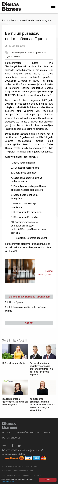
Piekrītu (47, 480)
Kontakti (37, 475)
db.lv (47, 432)
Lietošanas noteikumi (23, 471)
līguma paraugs (13, 56)
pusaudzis (41, 52)
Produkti (7, 432)
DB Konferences (11, 437)
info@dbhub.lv (32, 450)
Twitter (19, 445)
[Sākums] (11, 6)
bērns (31, 52)
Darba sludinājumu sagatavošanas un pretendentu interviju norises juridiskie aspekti (41, 369)
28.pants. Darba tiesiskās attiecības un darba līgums (15, 401)
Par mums (6, 471)
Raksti (5, 20)
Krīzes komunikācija (13, 363)
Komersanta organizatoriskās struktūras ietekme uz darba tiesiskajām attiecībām (42, 404)
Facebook (12, 445)
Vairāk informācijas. (8, 481)
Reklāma (26, 475)
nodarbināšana (19, 52)
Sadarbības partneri (28, 432)
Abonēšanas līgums (11, 475)
